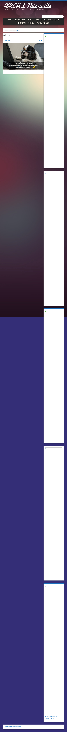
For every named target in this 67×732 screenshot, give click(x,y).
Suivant (41, 40)
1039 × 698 (18, 38)
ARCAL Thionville (27, 5)
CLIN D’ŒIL (31, 23)
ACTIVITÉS (30, 20)
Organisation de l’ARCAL (42, 23)
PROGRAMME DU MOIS (20, 20)
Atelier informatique (14, 30)
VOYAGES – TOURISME (53, 20)
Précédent (6, 40)
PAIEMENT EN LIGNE (41, 20)
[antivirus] (23, 56)
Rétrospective (21, 23)
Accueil (10, 20)
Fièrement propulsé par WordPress (13, 726)
